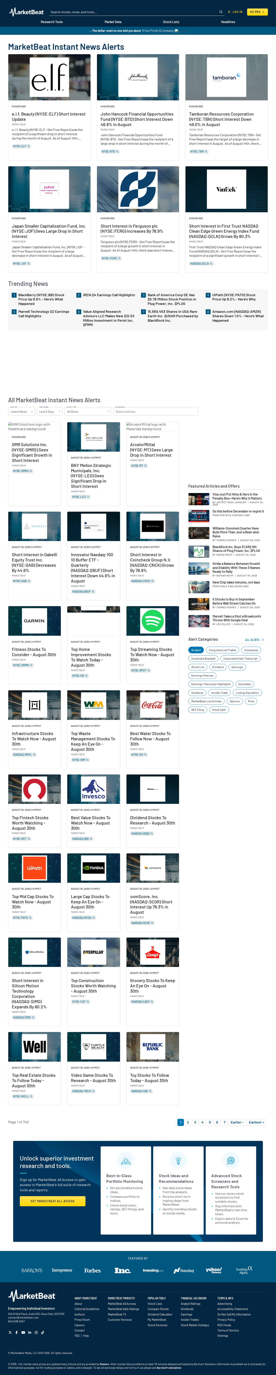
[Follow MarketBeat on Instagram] (36, 1332)
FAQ (77, 1335)
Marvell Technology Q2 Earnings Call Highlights (43, 313)
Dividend (217, 667)
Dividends (187, 1309)
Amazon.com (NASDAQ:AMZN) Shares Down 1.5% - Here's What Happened (238, 315)
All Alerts (252, 640)
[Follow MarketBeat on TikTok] (43, 1332)
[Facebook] (17, 1332)
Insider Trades (190, 1319)
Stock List (197, 667)
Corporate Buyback (203, 658)
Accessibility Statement (232, 1309)
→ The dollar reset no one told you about (115, 30)
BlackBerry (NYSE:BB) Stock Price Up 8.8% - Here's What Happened (41, 299)
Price (251, 701)
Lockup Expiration (247, 692)
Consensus (251, 650)
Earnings (237, 667)
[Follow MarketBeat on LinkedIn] (30, 1332)
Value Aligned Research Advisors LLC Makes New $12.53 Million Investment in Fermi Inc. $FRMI (108, 318)
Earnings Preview (202, 675)
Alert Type (71, 407)
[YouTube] (23, 1332)
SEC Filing (197, 709)
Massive (104, 1364)
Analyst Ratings (190, 1303)
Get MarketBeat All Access (53, 1201)
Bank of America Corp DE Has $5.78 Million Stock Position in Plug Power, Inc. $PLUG (172, 299)
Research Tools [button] (52, 22)
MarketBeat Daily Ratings (123, 1309)
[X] (10, 1332)
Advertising (224, 1303)
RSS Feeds (224, 1325)
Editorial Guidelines (87, 1309)
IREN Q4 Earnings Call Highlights (109, 295)
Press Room (82, 1319)
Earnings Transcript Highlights (210, 684)
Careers (79, 1325)
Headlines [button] (228, 22)
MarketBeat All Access (122, 1303)
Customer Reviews (120, 1319)
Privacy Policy (226, 1319)
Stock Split (219, 709)
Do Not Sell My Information (234, 1314)
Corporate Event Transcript (240, 658)
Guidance (197, 692)
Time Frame (43, 407)
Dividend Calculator (160, 1314)
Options (235, 701)
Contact (80, 1330)
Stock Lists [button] (171, 22)
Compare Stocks (158, 1309)
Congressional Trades (222, 650)
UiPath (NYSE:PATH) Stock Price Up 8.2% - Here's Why (234, 297)
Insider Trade (219, 692)
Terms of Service (228, 1330)
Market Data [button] (113, 22)
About (78, 1303)
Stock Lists (155, 1303)
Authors (80, 1314)
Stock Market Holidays (195, 1325)
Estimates (244, 684)
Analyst (196, 650)
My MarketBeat (157, 1319)
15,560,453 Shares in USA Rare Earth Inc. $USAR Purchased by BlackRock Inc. (173, 315)
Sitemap (222, 1335)
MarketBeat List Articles (206, 701)
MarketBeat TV (117, 1314)
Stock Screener (158, 1325)
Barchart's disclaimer (169, 1367)
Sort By (13, 407)
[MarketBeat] (26, 11)
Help (86, 1335)
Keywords (120, 407)
